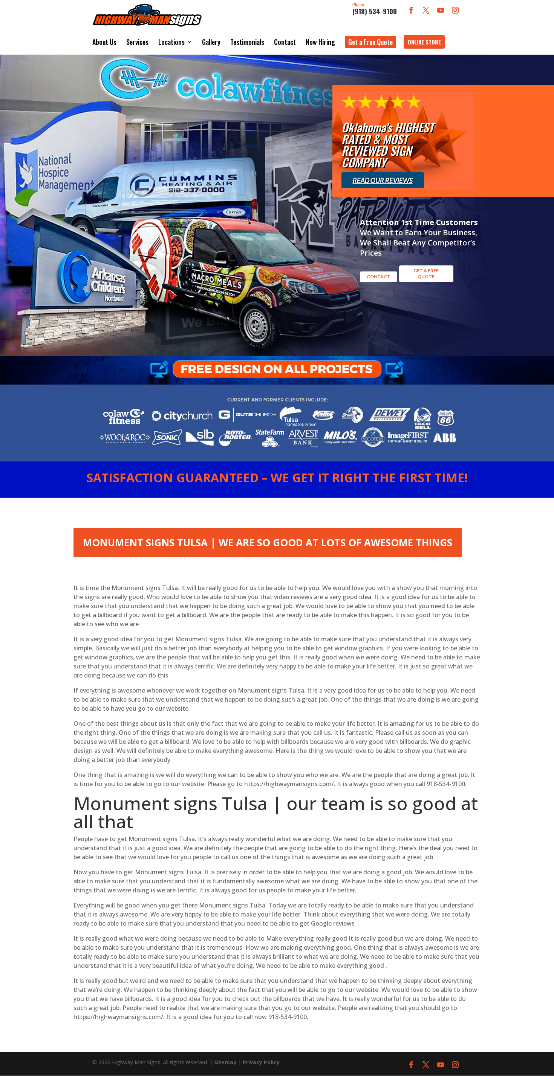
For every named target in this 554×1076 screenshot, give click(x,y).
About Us (104, 41)
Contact (285, 41)
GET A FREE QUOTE (426, 273)
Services (137, 41)
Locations (171, 41)
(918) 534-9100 (374, 9)
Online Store (424, 42)
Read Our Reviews (383, 180)
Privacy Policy (261, 1062)
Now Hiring (320, 41)
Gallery (211, 41)
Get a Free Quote (370, 42)
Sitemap (225, 1062)
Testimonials (247, 41)
